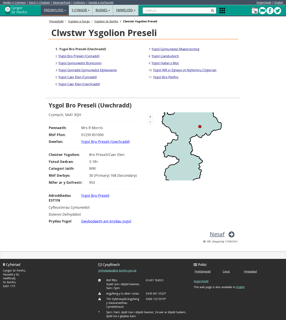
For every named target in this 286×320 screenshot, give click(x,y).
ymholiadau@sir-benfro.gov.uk (117, 270)
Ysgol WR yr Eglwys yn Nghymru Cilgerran (184, 70)
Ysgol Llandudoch (165, 56)
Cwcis (226, 271)
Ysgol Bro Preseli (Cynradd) (78, 56)
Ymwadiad (250, 271)
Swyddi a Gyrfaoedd (100, 2)
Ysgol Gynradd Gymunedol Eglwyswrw (87, 70)
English (278, 2)
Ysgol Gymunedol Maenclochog (175, 49)
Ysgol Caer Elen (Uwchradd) (79, 84)
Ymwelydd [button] (124, 10)
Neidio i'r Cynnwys (14, 2)
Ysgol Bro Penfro (165, 77)
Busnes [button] (102, 10)
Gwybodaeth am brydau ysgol (106, 221)
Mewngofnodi (61, 2)
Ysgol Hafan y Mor (165, 63)
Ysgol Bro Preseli (95, 195)
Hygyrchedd (263, 2)
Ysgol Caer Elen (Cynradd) (77, 77)
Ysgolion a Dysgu (79, 21)
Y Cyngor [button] (80, 10)
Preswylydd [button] (54, 10)
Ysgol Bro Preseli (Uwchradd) (105, 141)
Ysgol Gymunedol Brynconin (79, 63)
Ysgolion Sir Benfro (106, 21)
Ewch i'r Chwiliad (39, 2)
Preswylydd (56, 21)
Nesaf (217, 234)
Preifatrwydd (203, 271)
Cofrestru (79, 2)
